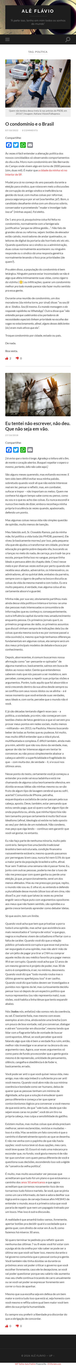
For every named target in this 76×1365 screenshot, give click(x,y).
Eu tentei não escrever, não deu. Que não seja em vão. (37, 426)
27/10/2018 (11, 435)
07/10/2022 (11, 130)
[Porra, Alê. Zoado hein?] (17, 358)
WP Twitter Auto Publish (25, 1364)
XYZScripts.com (54, 1364)
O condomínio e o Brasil (29, 124)
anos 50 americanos (33, 1182)
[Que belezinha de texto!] (7, 358)
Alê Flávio (38, 11)
